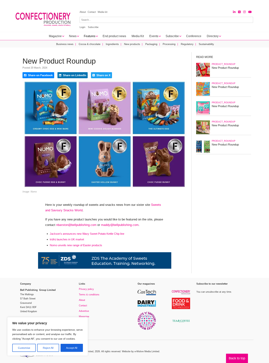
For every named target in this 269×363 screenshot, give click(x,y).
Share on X (103, 75)
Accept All (71, 347)
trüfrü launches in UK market (67, 239)
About (83, 12)
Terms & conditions (89, 294)
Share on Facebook (40, 75)
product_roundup (223, 64)
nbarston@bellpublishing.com (76, 225)
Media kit (102, 12)
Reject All (48, 347)
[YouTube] (250, 12)
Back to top (237, 358)
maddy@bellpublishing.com (120, 225)
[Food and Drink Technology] (181, 308)
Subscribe (93, 27)
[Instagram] (244, 12)
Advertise (84, 311)
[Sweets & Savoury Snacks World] (147, 329)
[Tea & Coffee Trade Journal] (181, 323)
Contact (92, 12)
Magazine (84, 316)
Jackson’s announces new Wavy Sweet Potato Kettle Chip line (87, 233)
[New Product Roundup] (203, 76)
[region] (47, 336)
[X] (239, 12)
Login (82, 27)
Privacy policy (86, 289)
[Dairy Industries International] (147, 306)
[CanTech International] (147, 295)
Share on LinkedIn (74, 75)
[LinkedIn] (234, 12)
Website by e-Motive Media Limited (140, 351)
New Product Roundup (225, 67)
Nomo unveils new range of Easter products (76, 245)
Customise (24, 347)
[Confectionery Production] (181, 294)
